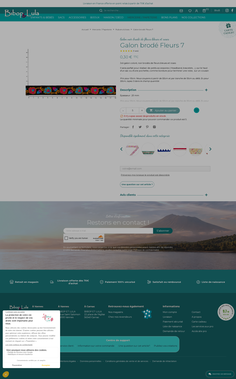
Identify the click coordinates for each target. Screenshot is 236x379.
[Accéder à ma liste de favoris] (190, 10)
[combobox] (120, 10)
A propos (196, 317)
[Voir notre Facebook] (232, 11)
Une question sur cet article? (134, 346)
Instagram (154, 127)
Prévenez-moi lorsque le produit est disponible (145, 175)
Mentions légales (68, 361)
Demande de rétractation (164, 361)
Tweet (140, 127)
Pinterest (147, 127)
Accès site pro (199, 331)
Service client (66, 346)
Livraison (167, 317)
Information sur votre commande (96, 346)
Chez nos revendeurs (120, 317)
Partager (133, 127)
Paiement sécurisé (173, 321)
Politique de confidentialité (146, 250)
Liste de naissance (172, 326)
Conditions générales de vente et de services (126, 361)
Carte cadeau (199, 321)
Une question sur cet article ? (137, 184)
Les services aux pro (202, 326)
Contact (196, 312)
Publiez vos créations (165, 346)
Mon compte (170, 312)
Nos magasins (115, 312)
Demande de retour (174, 331)
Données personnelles (90, 361)
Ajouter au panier (163, 110)
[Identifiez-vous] (196, 10)
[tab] (165, 90)
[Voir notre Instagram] (227, 11)
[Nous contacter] (181, 10)
